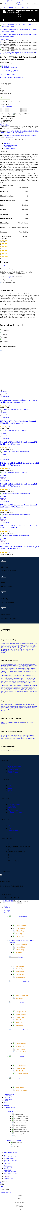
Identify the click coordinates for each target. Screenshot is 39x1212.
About (5, 3)
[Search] (28, 3)
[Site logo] (19, 6)
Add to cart (15, 110)
